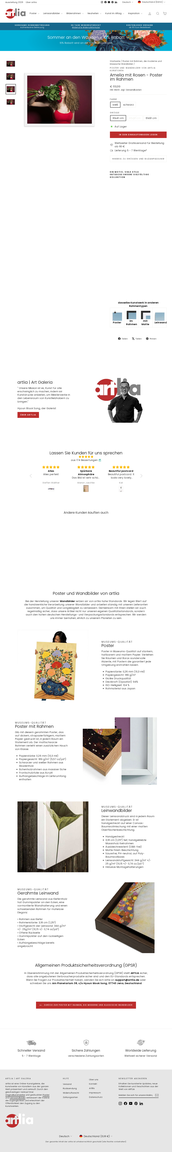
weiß (115, 104)
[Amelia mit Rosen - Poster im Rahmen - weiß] (111, 292)
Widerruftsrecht (71, 1092)
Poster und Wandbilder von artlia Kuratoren (133, 69)
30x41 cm (118, 118)
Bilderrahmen (74, 13)
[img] (86, 456)
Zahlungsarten (70, 1097)
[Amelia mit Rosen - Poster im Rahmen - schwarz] (115, 292)
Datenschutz (95, 1097)
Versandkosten (133, 89)
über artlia (28, 414)
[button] (31, 476)
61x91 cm (151, 118)
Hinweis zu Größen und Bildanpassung (138, 158)
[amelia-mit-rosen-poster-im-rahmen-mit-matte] (145, 314)
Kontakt (93, 1083)
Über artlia (31, 2)
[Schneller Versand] (31, 1042)
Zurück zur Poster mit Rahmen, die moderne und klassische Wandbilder (87, 1005)
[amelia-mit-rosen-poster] (117, 316)
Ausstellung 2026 (14, 2)
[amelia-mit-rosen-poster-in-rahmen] (131, 314)
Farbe (113, 99)
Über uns (93, 1079)
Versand (67, 1084)
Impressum (95, 1092)
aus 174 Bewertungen (84, 460)
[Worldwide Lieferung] (141, 1042)
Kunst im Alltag (113, 13)
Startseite (115, 61)
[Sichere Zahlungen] (86, 1042)
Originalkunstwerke (15, 1094)
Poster (33, 13)
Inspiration (134, 13)
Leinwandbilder (51, 13)
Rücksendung (70, 1088)
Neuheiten (93, 13)
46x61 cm (135, 118)
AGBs (92, 1088)
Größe (115, 112)
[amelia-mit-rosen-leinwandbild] (159, 316)
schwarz (128, 104)
